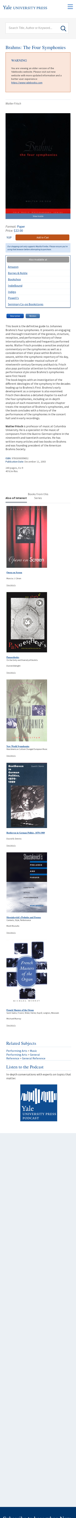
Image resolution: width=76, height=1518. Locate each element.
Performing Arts (16, 1051)
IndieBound (15, 285)
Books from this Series (38, 496)
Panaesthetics (12, 657)
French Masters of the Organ (20, 1010)
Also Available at (38, 259)
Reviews (32, 316)
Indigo (12, 292)
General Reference (33, 1058)
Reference (12, 1058)
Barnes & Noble (17, 273)
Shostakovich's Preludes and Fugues (23, 917)
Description (15, 316)
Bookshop (14, 279)
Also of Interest (16, 498)
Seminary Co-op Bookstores (25, 304)
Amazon (13, 267)
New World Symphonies (17, 746)
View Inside (38, 216)
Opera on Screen (14, 572)
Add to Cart (42, 237)
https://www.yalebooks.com (26, 82)
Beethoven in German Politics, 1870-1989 (25, 832)
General (35, 1054)
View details (11, 585)
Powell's (13, 298)
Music (33, 1051)
